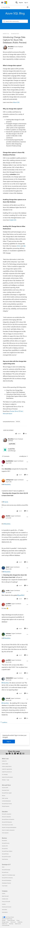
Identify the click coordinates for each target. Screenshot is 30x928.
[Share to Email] (23, 753)
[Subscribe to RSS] (20, 753)
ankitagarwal (9, 479)
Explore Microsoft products (7, 777)
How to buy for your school (7, 824)
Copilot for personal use (7, 771)
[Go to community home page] (5, 2)
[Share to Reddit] (15, 753)
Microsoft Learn (5, 872)
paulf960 (21, 595)
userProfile (12, 444)
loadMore (4, 722)
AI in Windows (5, 774)
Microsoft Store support (7, 793)
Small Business (5, 859)
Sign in (9, 741)
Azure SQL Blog (6, 7)
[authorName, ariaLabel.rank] (5, 47)
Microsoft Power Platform (7, 851)
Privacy (18, 920)
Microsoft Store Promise (7, 803)
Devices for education (6, 816)
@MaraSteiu (6, 524)
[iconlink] (5, 450)
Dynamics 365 (5, 845)
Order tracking (5, 798)
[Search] (17, 3)
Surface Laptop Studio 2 (7, 766)
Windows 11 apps (5, 779)
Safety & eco (4, 923)
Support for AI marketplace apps (8, 875)
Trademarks (20, 922)
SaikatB (8, 698)
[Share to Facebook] (9, 753)
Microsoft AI (4, 840)
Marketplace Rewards (6, 883)
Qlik (24, 246)
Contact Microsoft (11, 920)
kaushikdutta (9, 461)
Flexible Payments (5, 806)
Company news (5, 898)
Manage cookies (5, 922)
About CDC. (16, 102)
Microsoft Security (5, 843)
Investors (4, 904)
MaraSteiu (11, 46)
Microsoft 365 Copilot (6, 856)
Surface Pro (4, 761)
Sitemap (3, 920)
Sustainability (5, 912)
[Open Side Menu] (2, 2)
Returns (3, 795)
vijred (6, 502)
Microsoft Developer (6, 869)
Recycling (11, 923)
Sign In (26, 2)
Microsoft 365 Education (7, 822)
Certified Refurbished (6, 801)
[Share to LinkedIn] (7, 753)
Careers (3, 893)
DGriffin (8, 516)
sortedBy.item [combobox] (22, 456)
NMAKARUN (9, 678)
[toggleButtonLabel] (27, 7)
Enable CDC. (13, 220)
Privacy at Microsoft (6, 901)
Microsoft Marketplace (6, 880)
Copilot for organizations (7, 769)
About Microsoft (5, 896)
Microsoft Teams (5, 854)
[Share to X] (12, 753)
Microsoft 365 (5, 848)
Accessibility (4, 909)
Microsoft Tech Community (7, 877)
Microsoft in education (6, 814)
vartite (8, 590)
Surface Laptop (5, 763)
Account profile (5, 787)
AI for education (5, 832)
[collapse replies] (15, 459)
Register (21, 2)
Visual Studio (4, 885)
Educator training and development (9, 827)
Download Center (5, 790)
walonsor (8, 633)
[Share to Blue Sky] (18, 753)
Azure (3, 867)
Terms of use (13, 922)
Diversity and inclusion (6, 906)
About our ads (18, 923)
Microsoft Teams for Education (8, 819)
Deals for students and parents (8, 830)
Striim (18, 246)
